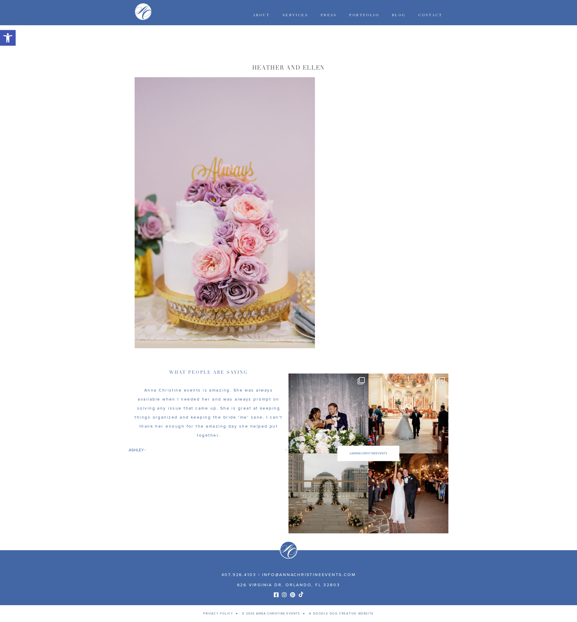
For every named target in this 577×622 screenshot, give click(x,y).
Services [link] (295, 15)
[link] (8, 38)
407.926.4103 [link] (238, 574)
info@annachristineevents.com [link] (309, 574)
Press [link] (329, 15)
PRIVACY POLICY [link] (218, 613)
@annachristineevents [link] (368, 453)
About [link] (261, 15)
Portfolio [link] (364, 15)
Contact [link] (430, 15)
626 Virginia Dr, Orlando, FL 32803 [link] (288, 584)
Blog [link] (399, 15)
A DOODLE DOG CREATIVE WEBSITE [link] (341, 613)
